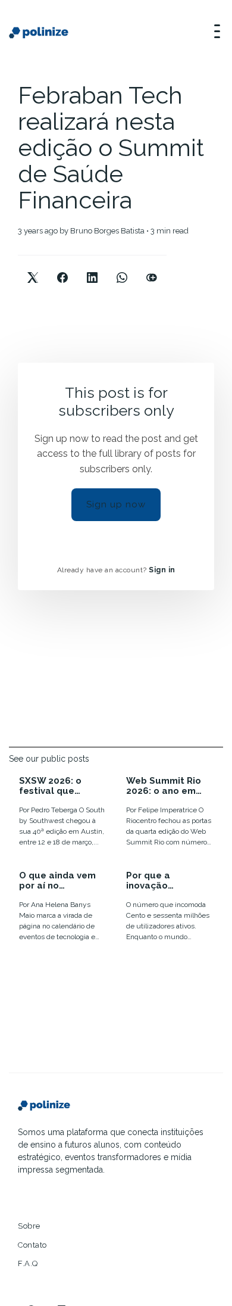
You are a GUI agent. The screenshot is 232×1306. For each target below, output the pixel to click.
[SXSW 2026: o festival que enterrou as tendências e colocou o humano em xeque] (62, 813)
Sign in (162, 570)
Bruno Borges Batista (107, 230)
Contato (32, 1244)
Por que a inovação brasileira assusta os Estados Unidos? (167, 880)
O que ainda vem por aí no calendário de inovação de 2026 (59, 880)
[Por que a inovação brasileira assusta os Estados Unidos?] (169, 908)
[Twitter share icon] (33, 267)
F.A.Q (28, 1263)
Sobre (29, 1225)
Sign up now (116, 504)
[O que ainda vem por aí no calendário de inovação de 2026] (62, 908)
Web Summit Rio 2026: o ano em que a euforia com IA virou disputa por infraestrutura (168, 786)
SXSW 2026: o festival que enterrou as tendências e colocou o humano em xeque (61, 786)
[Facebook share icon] (62, 267)
